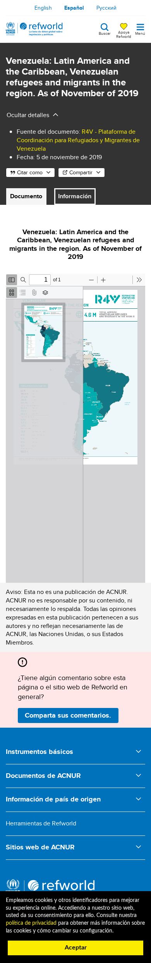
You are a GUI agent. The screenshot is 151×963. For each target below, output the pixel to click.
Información (74, 196)
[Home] (34, 29)
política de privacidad (31, 923)
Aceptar (76, 947)
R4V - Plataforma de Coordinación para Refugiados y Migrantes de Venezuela (78, 140)
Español (74, 8)
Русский (106, 8)
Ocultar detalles (28, 115)
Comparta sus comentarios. (68, 715)
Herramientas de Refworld (41, 823)
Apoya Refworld (123, 34)
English (43, 8)
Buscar (104, 33)
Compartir (81, 172)
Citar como (30, 172)
